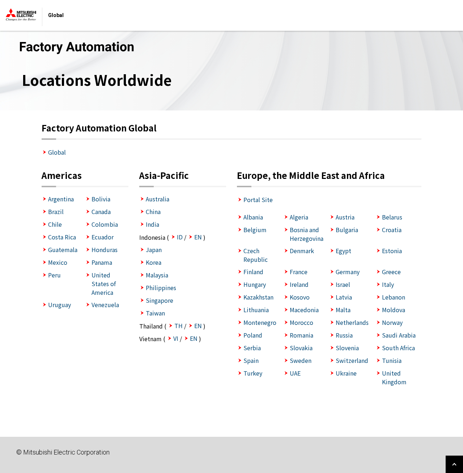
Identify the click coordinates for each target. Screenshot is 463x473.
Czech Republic (255, 255)
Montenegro (259, 322)
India (152, 224)
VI (175, 338)
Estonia (392, 250)
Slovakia (301, 347)
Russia (344, 335)
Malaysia (157, 275)
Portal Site (258, 199)
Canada (101, 211)
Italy (388, 284)
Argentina (61, 198)
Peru (54, 275)
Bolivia (101, 198)
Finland (253, 271)
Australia (157, 198)
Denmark (302, 250)
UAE (295, 373)
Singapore (159, 300)
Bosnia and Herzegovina (306, 234)
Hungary (254, 284)
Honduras (105, 249)
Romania (301, 335)
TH (178, 325)
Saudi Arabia (399, 335)
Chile (55, 224)
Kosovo (300, 297)
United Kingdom (394, 377)
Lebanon (393, 297)
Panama (102, 262)
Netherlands (352, 322)
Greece (391, 271)
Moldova (393, 309)
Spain (251, 360)
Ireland (299, 284)
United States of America (104, 284)
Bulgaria (347, 229)
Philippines (161, 287)
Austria (345, 217)
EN (198, 237)
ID (180, 237)
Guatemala (62, 249)
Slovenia (347, 347)
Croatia (392, 229)
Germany (348, 271)
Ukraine (346, 373)
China (153, 211)
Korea (153, 262)
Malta (343, 309)
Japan (154, 249)
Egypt (343, 250)
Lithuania (256, 309)
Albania (253, 217)
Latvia (344, 297)
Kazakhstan (258, 297)
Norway (392, 322)
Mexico (57, 262)
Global (57, 152)
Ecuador (103, 237)
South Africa (398, 347)
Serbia (252, 347)
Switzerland (352, 360)
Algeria (299, 217)
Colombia (105, 224)
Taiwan (155, 313)
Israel (343, 284)
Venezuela (105, 304)
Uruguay (59, 304)
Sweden (300, 360)
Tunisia (392, 360)
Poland (252, 335)
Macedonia (304, 309)
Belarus (392, 217)
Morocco (301, 322)
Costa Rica (62, 237)
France (298, 271)
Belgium (255, 229)
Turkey (252, 373)
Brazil (56, 211)
